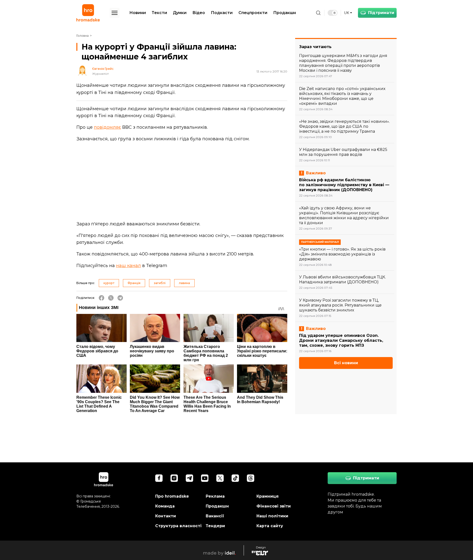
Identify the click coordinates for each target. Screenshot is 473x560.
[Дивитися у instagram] (174, 478)
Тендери (215, 526)
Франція (134, 283)
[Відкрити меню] (114, 13)
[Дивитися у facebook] (159, 478)
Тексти (159, 12)
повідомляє (107, 127)
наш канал (128, 265)
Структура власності (178, 526)
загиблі (160, 283)
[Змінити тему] (333, 13)
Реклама (215, 496)
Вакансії (215, 516)
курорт (108, 283)
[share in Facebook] (101, 298)
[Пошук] (318, 13)
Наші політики (272, 516)
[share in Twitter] (111, 298)
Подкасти (222, 12)
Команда (165, 506)
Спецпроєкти (252, 12)
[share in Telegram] (120, 298)
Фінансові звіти (273, 506)
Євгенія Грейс (103, 69)
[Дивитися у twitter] (220, 478)
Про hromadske (172, 496)
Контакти (165, 516)
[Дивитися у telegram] (189, 478)
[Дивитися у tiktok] (235, 478)
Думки (179, 12)
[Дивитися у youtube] (204, 478)
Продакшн (284, 12)
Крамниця (267, 496)
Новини (137, 12)
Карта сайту (269, 526)
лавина (184, 283)
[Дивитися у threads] (250, 478)
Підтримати (381, 12)
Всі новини (346, 363)
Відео (198, 12)
